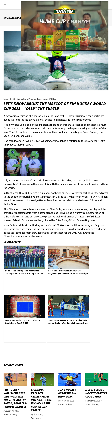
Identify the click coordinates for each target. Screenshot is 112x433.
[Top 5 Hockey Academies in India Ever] (69, 379)
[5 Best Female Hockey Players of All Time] (97, 379)
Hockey (33, 99)
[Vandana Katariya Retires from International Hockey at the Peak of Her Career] (42, 379)
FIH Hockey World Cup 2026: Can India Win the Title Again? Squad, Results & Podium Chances (15, 398)
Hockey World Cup (14, 124)
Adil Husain (36, 418)
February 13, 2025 (66, 401)
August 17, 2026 (11, 411)
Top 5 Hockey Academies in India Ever (67, 393)
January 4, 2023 (9, 99)
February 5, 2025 (92, 401)
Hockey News (42, 99)
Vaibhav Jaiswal (23, 99)
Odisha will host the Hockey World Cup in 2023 (35, 225)
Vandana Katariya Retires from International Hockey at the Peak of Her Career (41, 400)
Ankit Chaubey (10, 414)
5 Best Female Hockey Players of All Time (96, 393)
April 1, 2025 (36, 414)
